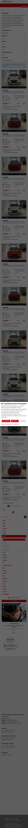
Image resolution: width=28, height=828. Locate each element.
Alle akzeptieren (6, 421)
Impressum (16, 424)
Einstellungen (23, 421)
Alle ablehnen (15, 421)
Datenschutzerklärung (7, 424)
